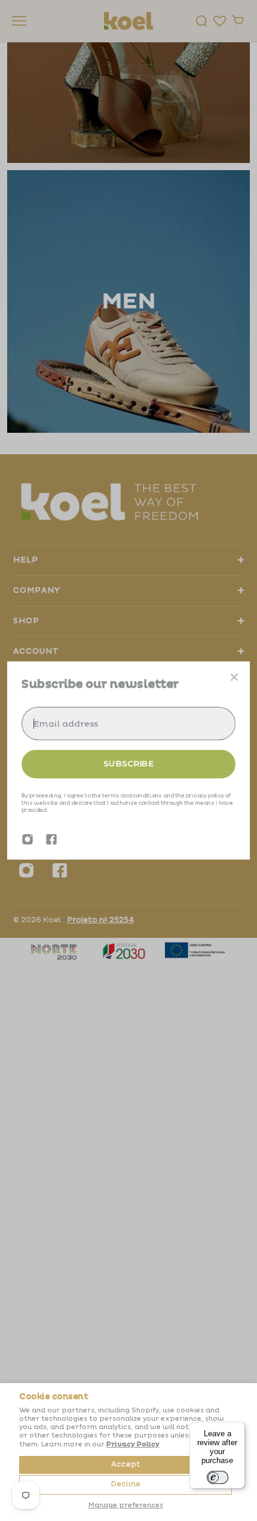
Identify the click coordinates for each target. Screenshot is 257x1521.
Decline (125, 1484)
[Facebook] (51, 839)
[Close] (234, 677)
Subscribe (128, 763)
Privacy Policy (133, 1444)
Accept (125, 1464)
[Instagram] (27, 839)
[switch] (217, 1477)
